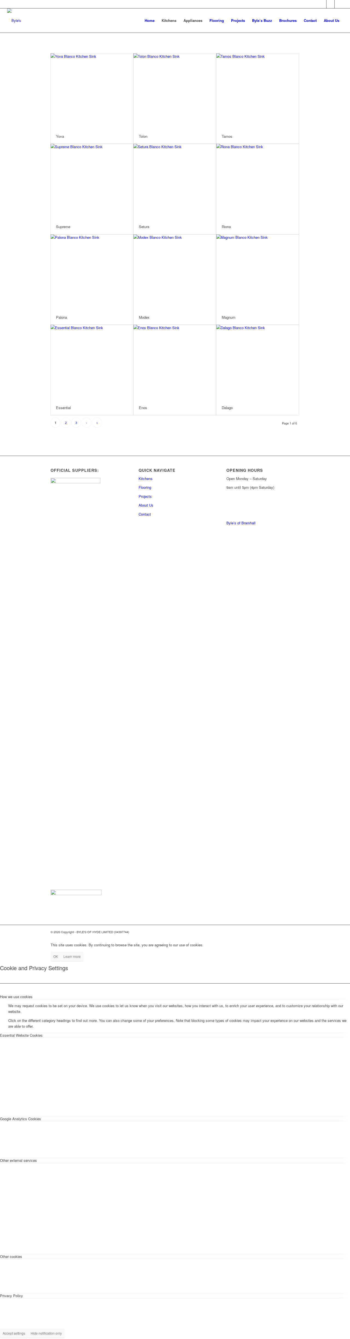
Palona (61, 317)
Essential (63, 407)
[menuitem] (149, 20)
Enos (143, 407)
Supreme (63, 226)
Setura (144, 226)
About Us (146, 505)
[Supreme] (92, 181)
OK (55, 956)
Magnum (228, 317)
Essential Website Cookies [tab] (21, 1035)
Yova (60, 136)
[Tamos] (257, 91)
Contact (145, 514)
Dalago (227, 407)
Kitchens (146, 478)
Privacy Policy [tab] (11, 1295)
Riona (226, 226)
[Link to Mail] (322, 4)
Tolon (143, 136)
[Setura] (174, 181)
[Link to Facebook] (330, 4)
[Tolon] (174, 91)
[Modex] (174, 272)
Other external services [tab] (18, 1160)
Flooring (145, 487)
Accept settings (14, 1333)
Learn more (72, 956)
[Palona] (92, 272)
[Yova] (92, 91)
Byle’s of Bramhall (240, 522)
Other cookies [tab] (11, 1256)
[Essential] (92, 362)
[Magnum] (257, 272)
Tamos (227, 136)
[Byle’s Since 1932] (14, 20)
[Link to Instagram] (339, 4)
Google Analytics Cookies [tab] (20, 1118)
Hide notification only (46, 1333)
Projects (145, 496)
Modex (144, 317)
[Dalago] (257, 362)
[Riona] (257, 181)
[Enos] (174, 362)
